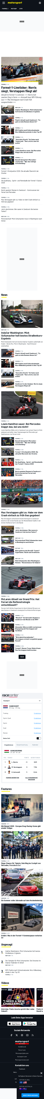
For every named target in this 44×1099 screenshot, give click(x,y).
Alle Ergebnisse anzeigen (31, 778)
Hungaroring (16, 751)
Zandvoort (14, 706)
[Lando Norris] (9, 762)
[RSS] (33, 1035)
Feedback (22, 1069)
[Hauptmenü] (3, 3)
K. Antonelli (16, 772)
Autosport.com (22, 1056)
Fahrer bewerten (12, 777)
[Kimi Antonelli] (9, 772)
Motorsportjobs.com (22, 1053)
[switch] (38, 738)
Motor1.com (22, 1050)
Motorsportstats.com (22, 1060)
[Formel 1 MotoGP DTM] (22, 701)
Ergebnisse (37, 713)
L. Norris (15, 762)
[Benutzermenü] (40, 3)
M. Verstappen (17, 767)
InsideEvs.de (22, 1047)
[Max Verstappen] (9, 767)
